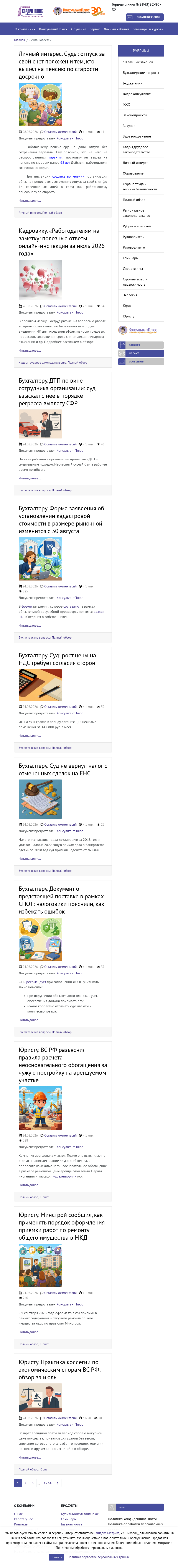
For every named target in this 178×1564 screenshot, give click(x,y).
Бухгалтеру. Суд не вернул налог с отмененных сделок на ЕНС (63, 769)
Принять (56, 1557)
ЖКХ (126, 104)
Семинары (130, 258)
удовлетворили (64, 1176)
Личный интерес (30, 212)
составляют (72, 606)
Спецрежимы (133, 268)
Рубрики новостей (137, 226)
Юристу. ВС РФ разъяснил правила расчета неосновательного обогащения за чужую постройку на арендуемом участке (63, 1065)
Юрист (44, 1197)
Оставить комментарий (60, 132)
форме (26, 606)
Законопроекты (135, 115)
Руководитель (133, 237)
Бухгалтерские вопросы (35, 490)
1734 (47, 1483)
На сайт (134, 353)
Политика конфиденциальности (132, 1519)
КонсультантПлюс (69, 138)
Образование (133, 173)
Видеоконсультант (136, 94)
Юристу (128, 316)
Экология (130, 295)
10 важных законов (138, 62)
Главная (19, 40)
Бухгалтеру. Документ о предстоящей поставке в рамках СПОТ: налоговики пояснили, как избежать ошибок (61, 900)
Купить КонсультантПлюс (80, 1514)
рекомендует (36, 982)
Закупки (129, 125)
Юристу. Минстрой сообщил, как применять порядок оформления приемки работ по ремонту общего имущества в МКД (62, 1226)
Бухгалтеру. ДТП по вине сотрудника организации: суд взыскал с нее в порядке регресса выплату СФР (57, 391)
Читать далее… (30, 200)
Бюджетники (132, 83)
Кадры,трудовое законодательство (42, 362)
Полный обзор (52, 212)
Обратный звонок (148, 17)
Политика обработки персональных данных (99, 1557)
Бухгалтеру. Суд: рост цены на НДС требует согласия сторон (57, 659)
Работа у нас (23, 1519)
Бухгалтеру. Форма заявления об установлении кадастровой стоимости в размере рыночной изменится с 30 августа (61, 519)
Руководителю (134, 247)
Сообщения (136, 361)
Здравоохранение (137, 136)
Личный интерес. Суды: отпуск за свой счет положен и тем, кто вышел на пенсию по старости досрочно (62, 65)
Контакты (21, 1524)
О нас (18, 1514)
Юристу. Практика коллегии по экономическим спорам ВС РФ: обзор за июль (60, 1369)
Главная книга (71, 1524)
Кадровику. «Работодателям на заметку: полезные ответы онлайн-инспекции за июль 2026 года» (62, 241)
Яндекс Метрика (107, 1533)
